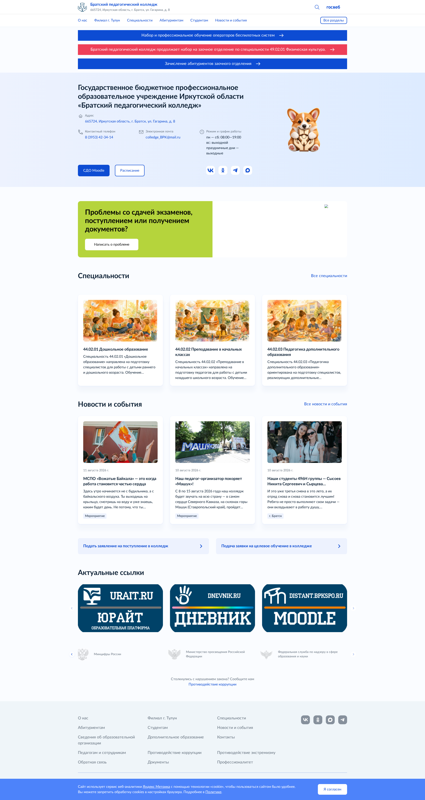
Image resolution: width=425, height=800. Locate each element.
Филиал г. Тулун (107, 20)
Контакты (226, 737)
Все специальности (329, 276)
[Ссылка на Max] (248, 170)
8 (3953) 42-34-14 (99, 137)
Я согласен (332, 789)
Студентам (199, 20)
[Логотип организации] (82, 7)
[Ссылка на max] (330, 719)
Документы (158, 762)
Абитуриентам (171, 20)
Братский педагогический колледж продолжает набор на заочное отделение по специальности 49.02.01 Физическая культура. (208, 50)
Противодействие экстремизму (246, 753)
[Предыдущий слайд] (72, 654)
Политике (213, 792)
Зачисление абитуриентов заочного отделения (208, 64)
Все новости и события (325, 404)
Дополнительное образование (176, 737)
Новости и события (231, 20)
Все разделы (333, 20)
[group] (120, 608)
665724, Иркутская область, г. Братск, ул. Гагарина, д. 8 (130, 121)
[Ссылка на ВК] (210, 170)
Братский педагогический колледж (123, 5)
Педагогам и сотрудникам (102, 753)
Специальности (140, 20)
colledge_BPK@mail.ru (163, 137)
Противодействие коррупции (212, 684)
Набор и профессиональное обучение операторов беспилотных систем (208, 35)
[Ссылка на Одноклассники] (223, 170)
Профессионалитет (235, 762)
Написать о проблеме (111, 244)
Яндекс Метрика (156, 786)
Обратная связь (92, 762)
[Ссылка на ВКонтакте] (305, 719)
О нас (82, 20)
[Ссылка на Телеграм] (235, 170)
